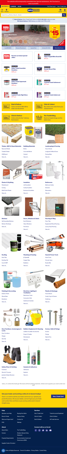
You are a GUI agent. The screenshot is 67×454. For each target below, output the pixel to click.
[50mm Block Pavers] (33, 35)
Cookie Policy (43, 450)
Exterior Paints (5, 293)
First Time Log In (51, 6)
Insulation (26, 182)
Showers (47, 187)
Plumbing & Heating (29, 255)
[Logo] (33, 10)
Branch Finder (5, 416)
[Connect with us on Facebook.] (35, 430)
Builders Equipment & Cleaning (33, 329)
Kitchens (4, 218)
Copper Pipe (26, 260)
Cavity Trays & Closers (51, 296)
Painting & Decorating (9, 291)
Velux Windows (27, 224)
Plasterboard (5, 185)
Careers (13, 6)
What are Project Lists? (7, 419)
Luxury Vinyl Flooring (50, 226)
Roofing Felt (5, 260)
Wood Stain (5, 296)
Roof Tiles (4, 257)
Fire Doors (26, 226)
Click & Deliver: (23, 21)
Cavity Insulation (27, 187)
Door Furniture (6, 333)
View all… (47, 301)
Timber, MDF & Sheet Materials (11, 146)
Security (4, 338)
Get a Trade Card (61, 6)
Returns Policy (21, 416)
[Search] (64, 15)
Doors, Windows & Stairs (31, 218)
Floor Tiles (48, 221)
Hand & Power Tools (51, 255)
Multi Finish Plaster (6, 190)
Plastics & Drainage (51, 291)
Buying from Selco (22, 413)
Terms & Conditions (25, 450)
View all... (4, 157)
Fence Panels (48, 148)
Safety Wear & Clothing (9, 367)
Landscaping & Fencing (52, 146)
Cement (25, 154)
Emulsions (4, 299)
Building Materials (29, 146)
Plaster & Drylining (7, 182)
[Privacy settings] (3, 451)
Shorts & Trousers (6, 372)
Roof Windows (27, 221)
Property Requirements (8, 438)
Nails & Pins (48, 337)
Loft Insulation (27, 185)
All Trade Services (54, 419)
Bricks (25, 148)
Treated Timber (6, 151)
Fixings (47, 334)
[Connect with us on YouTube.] (50, 430)
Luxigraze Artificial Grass (51, 151)
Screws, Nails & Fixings (52, 329)
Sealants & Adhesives (30, 367)
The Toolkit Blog (21, 430)
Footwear (4, 369)
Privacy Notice (35, 450)
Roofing (4, 255)
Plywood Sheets (6, 148)
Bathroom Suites (49, 185)
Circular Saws (48, 260)
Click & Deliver (53, 416)
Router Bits (48, 263)
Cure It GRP (5, 263)
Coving (3, 187)
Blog (19, 6)
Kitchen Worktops (6, 224)
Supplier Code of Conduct (8, 443)
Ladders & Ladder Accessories (31, 331)
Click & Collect (38, 416)
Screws (47, 331)
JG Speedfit (26, 257)
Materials (5, 6)
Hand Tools (48, 257)
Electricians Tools (27, 295)
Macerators (48, 190)
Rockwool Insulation (28, 190)
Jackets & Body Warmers (8, 375)
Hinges (3, 336)
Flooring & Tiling (50, 218)
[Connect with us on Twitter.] (43, 430)
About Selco (5, 430)
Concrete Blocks (27, 151)
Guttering (47, 299)
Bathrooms (48, 182)
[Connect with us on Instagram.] (39, 430)
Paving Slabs (48, 154)
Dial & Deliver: (18, 19)
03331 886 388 (42, 19)
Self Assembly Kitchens (8, 221)
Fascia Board (48, 293)
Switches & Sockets (28, 300)
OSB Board (4, 154)
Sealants (25, 372)
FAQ (3, 422)
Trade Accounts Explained (56, 413)
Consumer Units (27, 298)
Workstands (26, 337)
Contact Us (20, 419)
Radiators (25, 263)
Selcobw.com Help (7, 413)
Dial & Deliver (37, 419)
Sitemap (19, 422)
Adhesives (26, 369)
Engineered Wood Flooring (52, 224)
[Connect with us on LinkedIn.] (46, 430)
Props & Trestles (27, 334)
